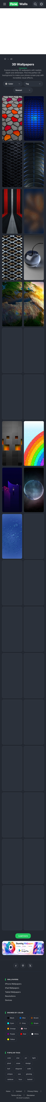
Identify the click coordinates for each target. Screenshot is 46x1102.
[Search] (35, 4)
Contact (19, 1091)
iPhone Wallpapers (13, 984)
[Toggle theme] (41, 4)
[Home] (5, 59)
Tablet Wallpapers (13, 992)
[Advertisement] (23, 31)
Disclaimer (31, 1095)
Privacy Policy (33, 1091)
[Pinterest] (23, 965)
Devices (8, 1000)
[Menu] (4, 4)
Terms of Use (16, 1095)
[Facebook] (15, 965)
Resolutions (10, 996)
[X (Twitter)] (30, 965)
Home (8, 1091)
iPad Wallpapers (12, 988)
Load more (23, 936)
